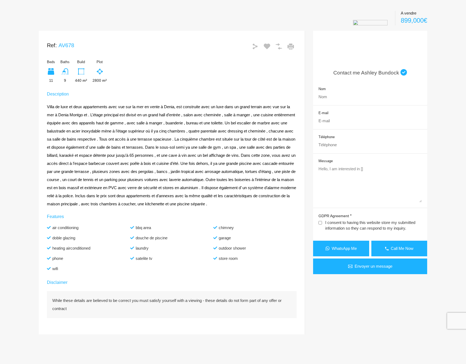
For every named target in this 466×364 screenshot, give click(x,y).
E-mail (323, 113)
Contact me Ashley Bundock (366, 73)
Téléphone (326, 137)
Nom (322, 89)
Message (325, 161)
